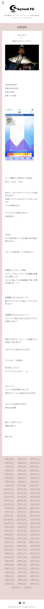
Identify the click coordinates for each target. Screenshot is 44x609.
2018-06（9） (35, 579)
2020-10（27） (22, 545)
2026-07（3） (22, 458)
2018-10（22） (22, 576)
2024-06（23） (36, 489)
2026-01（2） (22, 466)
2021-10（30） (22, 530)
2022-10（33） (22, 515)
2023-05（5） (9, 508)
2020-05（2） (9, 553)
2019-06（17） (35, 564)
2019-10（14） (22, 560)
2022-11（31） (9, 515)
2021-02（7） (9, 541)
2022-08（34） (9, 519)
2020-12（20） (35, 541)
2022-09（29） (35, 515)
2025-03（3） (35, 477)
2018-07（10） (23, 579)
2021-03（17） (35, 538)
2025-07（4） (22, 474)
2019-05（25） (10, 568)
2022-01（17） (22, 526)
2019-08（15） (9, 564)
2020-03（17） (35, 553)
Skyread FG (17, 607)
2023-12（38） (35, 496)
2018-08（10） (10, 579)
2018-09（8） (35, 576)
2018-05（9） (10, 583)
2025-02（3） (10, 481)
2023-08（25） (9, 504)
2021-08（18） (9, 534)
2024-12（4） (34, 481)
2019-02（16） (10, 572)
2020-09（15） (35, 545)
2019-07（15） (22, 564)
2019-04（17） (22, 568)
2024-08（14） (9, 489)
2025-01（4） (22, 481)
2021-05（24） (10, 538)
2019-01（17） (22, 572)
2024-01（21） (22, 496)
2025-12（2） (34, 466)
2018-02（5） (16, 587)
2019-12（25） (36, 557)
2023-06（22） (36, 504)
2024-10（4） (22, 485)
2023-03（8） (35, 508)
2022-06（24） (36, 519)
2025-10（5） (22, 470)
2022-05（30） (9, 523)
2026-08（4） (9, 458)
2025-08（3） (9, 474)
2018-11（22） (9, 576)
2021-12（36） (35, 526)
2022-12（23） (35, 511)
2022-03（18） (36, 523)
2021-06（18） (35, 534)
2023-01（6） (22, 511)
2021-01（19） (22, 541)
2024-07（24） (22, 489)
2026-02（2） (10, 466)
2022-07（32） (22, 519)
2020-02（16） (9, 557)
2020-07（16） (23, 549)
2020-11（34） (9, 545)
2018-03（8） (34, 583)
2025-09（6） (34, 470)
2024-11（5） (10, 485)
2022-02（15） (10, 526)
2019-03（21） (35, 568)
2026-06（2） (35, 458)
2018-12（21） (35, 572)
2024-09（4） (34, 485)
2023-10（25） (22, 500)
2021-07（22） (22, 534)
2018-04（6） (22, 583)
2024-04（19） (22, 492)
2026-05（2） (9, 462)
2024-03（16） (36, 492)
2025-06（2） (35, 474)
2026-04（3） (22, 462)
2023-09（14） (35, 500)
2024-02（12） (9, 496)
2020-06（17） (36, 549)
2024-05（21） (9, 492)
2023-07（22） (22, 504)
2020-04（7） (22, 553)
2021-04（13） (22, 538)
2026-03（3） (35, 462)
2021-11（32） (9, 530)
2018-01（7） (28, 587)
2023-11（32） (9, 500)
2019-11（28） (9, 560)
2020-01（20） (23, 557)
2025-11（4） (10, 470)
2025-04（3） (22, 477)
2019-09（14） (35, 560)
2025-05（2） (9, 477)
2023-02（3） (9, 511)
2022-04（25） (23, 523)
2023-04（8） (22, 508)
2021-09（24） (35, 530)
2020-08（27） (9, 549)
